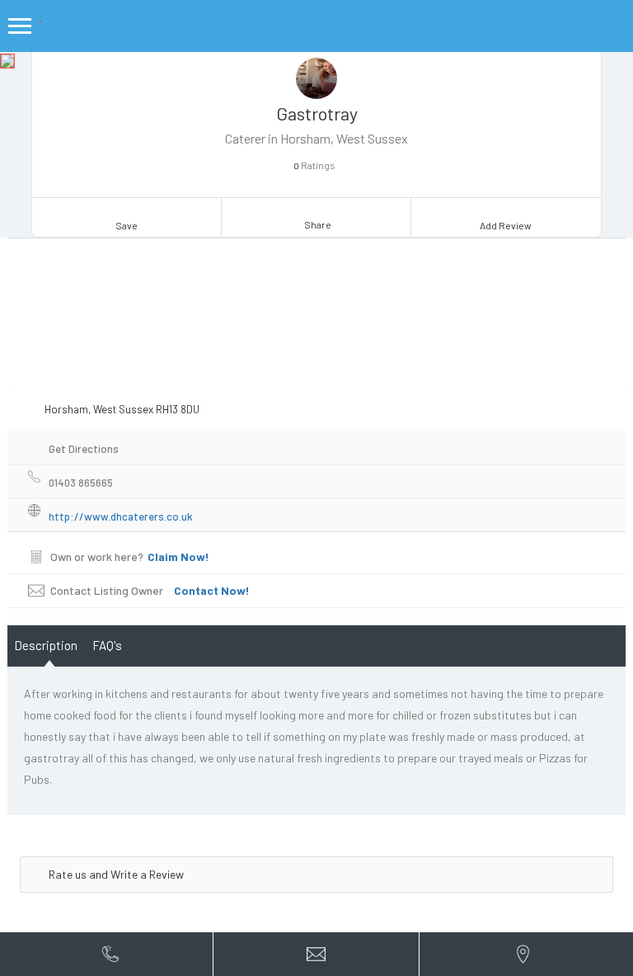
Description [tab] (45, 645)
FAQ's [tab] (107, 645)
